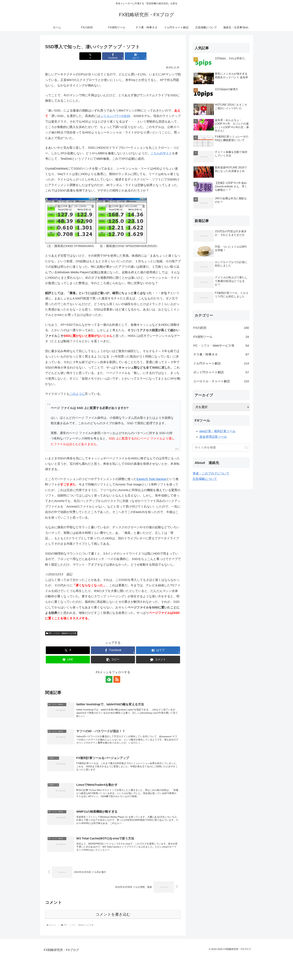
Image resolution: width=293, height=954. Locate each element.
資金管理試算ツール (213, 436)
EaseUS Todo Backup (151, 479)
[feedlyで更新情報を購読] (109, 679)
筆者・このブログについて (211, 473)
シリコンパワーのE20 (115, 116)
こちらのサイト (161, 153)
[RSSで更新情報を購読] (116, 679)
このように (77, 394)
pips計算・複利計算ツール (217, 431)
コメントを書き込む (113, 914)
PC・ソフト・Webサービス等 (62, 633)
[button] (113, 659)
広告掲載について (205, 479)
